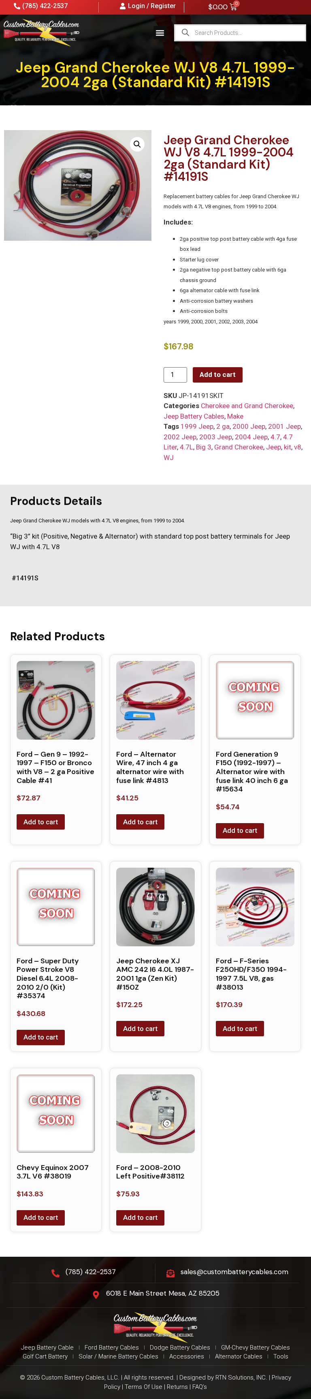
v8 (297, 447)
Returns (177, 1386)
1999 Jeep (197, 426)
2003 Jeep (215, 437)
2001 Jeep (284, 426)
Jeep (273, 447)
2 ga (223, 426)
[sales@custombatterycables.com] (170, 1273)
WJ (169, 457)
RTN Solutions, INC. (241, 1377)
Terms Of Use (143, 1386)
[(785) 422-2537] (55, 1273)
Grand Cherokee (238, 447)
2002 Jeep (180, 437)
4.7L (186, 447)
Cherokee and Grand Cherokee (247, 406)
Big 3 (203, 447)
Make (235, 416)
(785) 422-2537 (91, 1271)
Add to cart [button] (40, 822)
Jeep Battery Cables (194, 416)
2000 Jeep (248, 426)
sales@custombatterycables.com (234, 1271)
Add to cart (218, 374)
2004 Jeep (251, 437)
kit (287, 447)
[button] (160, 32)
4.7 (275, 437)
